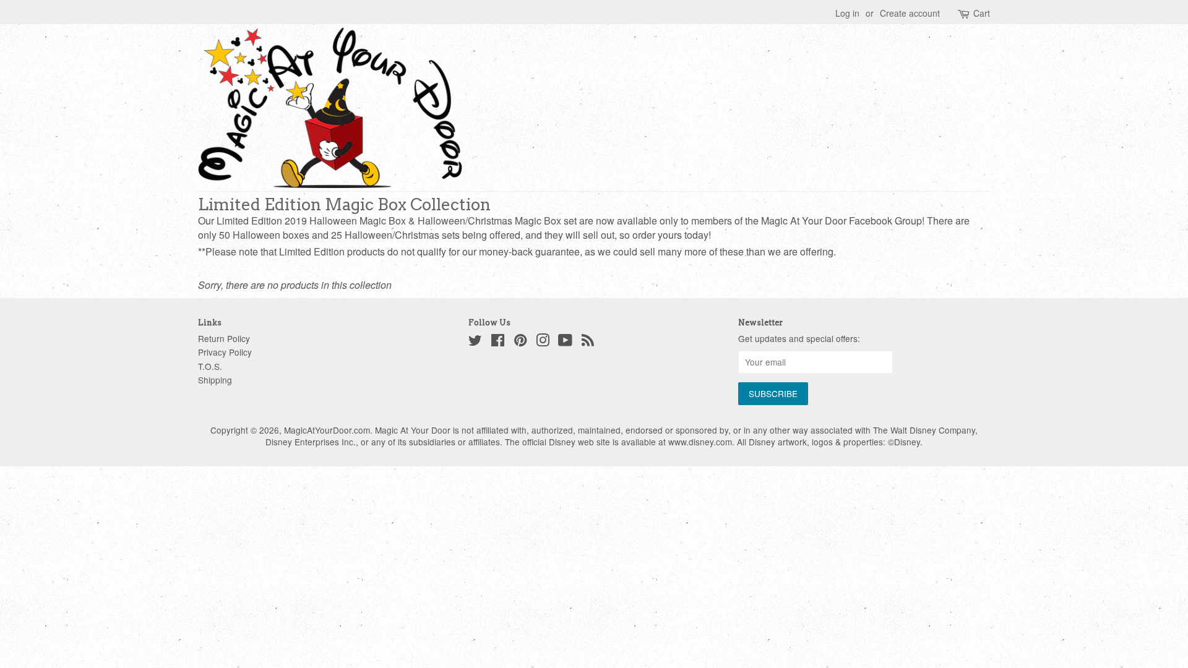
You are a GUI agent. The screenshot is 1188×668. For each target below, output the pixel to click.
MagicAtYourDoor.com (327, 430)
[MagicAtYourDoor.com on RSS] (588, 342)
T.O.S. (210, 366)
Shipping (215, 380)
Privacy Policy (225, 352)
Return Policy (224, 338)
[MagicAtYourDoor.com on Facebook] (498, 342)
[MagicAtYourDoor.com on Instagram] (542, 342)
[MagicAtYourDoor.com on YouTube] (565, 342)
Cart (981, 13)
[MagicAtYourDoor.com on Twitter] (475, 342)
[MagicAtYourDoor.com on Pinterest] (520, 342)
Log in (847, 13)
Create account (910, 13)
